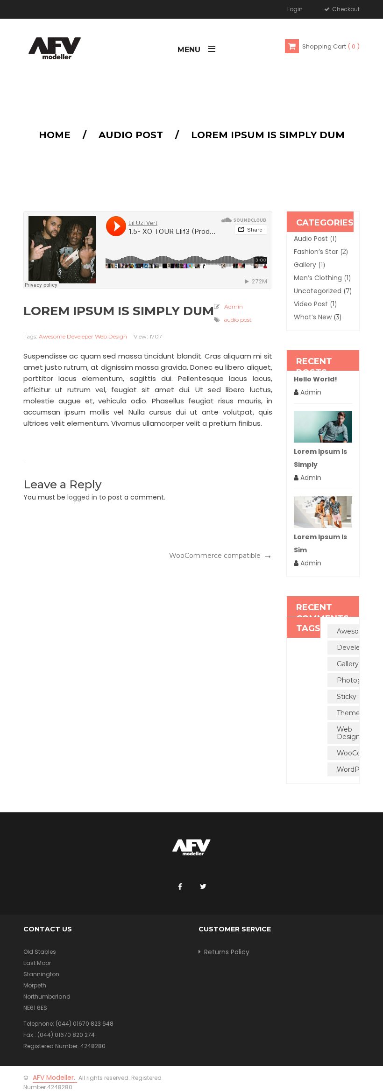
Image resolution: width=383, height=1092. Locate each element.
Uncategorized (317, 291)
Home (55, 135)
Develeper (80, 336)
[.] (179, 887)
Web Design (111, 336)
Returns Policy (226, 952)
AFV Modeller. (55, 1077)
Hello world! (315, 379)
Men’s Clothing (318, 277)
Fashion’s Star (316, 251)
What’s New (313, 317)
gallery (305, 264)
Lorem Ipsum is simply (320, 458)
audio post (131, 135)
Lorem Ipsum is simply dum (118, 311)
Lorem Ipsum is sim (320, 543)
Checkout (345, 9)
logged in (82, 497)
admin (233, 306)
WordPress (355, 769)
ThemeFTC (355, 713)
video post (311, 304)
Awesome (52, 336)
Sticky (346, 696)
